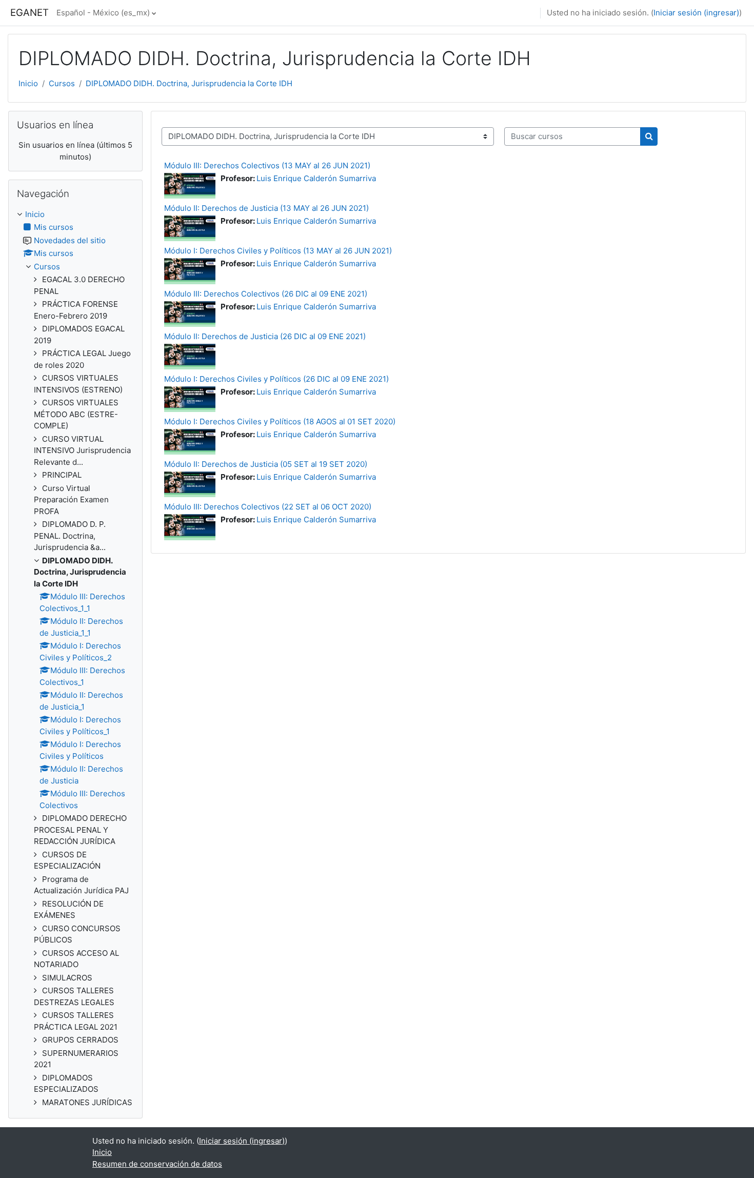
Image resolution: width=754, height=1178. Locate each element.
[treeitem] (75, 659)
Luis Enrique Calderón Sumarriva (316, 178)
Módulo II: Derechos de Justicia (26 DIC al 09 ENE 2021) (265, 336)
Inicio (28, 83)
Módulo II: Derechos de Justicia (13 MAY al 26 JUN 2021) (266, 208)
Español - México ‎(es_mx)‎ (103, 12)
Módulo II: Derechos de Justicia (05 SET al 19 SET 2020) (265, 464)
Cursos (62, 83)
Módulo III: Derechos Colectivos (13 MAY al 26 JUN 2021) (267, 165)
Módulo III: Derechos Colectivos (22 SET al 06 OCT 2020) (267, 507)
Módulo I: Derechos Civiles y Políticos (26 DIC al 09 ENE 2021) (276, 379)
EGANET (29, 12)
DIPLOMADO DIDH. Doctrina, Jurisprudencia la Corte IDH (189, 83)
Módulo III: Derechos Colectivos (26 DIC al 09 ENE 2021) (265, 294)
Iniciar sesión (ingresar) (696, 12)
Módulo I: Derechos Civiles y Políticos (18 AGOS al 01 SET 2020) (279, 421)
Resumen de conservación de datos (157, 1164)
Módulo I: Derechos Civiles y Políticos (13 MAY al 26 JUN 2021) (278, 251)
